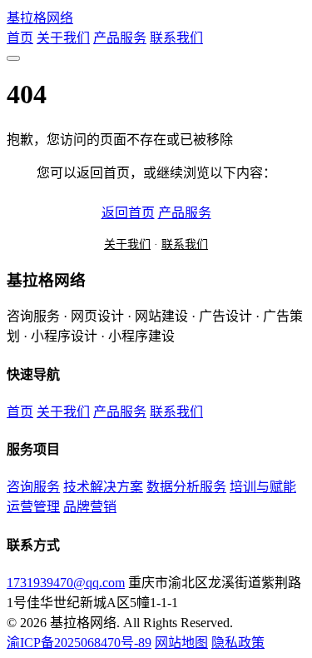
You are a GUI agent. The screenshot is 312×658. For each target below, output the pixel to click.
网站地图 (181, 643)
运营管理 (33, 507)
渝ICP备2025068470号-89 (79, 643)
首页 (20, 38)
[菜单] (13, 58)
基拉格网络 (40, 18)
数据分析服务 (186, 487)
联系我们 (176, 38)
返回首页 (128, 213)
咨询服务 (33, 487)
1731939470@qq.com (66, 583)
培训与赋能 (263, 487)
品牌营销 (89, 507)
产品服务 (119, 38)
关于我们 (63, 38)
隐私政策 (238, 643)
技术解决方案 (103, 487)
